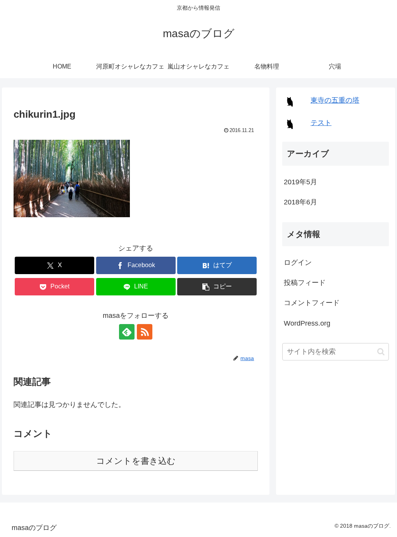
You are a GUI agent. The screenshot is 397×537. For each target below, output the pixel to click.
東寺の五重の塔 (335, 100)
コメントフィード (312, 303)
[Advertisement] (335, 422)
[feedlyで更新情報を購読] (127, 332)
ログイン (298, 262)
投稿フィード (305, 283)
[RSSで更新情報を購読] (144, 332)
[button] (72, 178)
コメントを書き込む (136, 461)
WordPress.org (307, 323)
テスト (321, 123)
